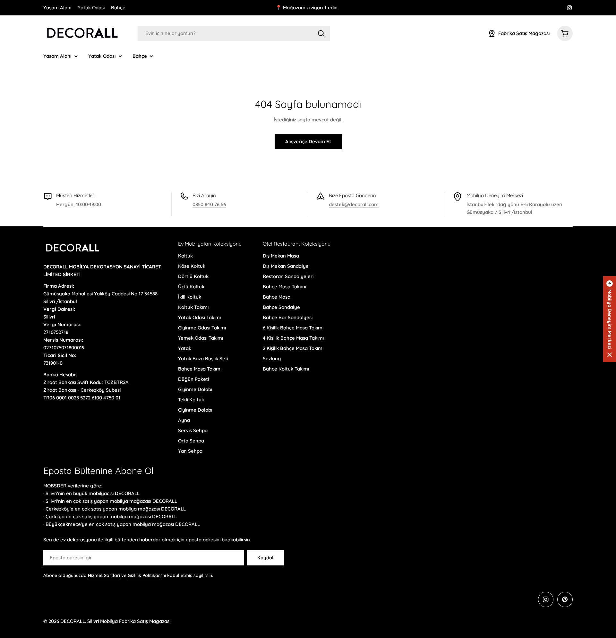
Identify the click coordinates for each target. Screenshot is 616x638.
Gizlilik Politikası (144, 575)
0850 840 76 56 (209, 204)
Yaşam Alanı (57, 7)
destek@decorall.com (354, 204)
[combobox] (234, 33)
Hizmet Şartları (104, 575)
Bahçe (118, 7)
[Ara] (321, 33)
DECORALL (72, 621)
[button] (609, 319)
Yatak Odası (91, 7)
